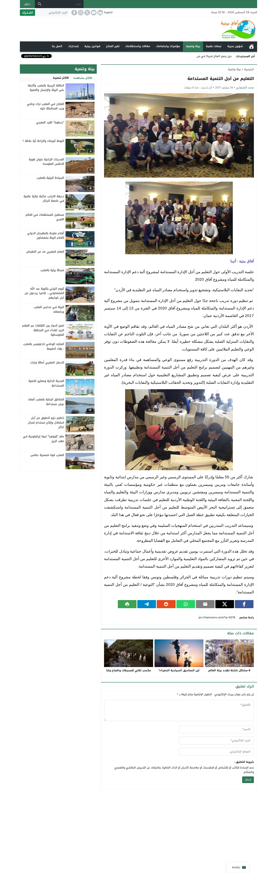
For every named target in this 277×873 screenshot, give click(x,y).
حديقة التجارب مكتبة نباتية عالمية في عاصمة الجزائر (44, 199)
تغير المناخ (112, 46)
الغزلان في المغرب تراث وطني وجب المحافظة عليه (45, 106)
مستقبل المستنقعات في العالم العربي (45, 217)
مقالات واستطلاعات (137, 46)
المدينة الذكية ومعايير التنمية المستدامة (46, 383)
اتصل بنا (57, 46)
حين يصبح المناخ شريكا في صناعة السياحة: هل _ (204, 56)
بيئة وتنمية (193, 46)
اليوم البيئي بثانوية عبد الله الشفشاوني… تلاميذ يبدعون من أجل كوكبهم (44, 293)
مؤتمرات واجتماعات (168, 46)
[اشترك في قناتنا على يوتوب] (93, 12)
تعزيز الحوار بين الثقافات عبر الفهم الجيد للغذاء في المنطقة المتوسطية (43, 330)
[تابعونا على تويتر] (87, 12)
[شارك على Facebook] (244, 604)
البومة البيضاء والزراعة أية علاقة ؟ (43, 141)
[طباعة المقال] (127, 604)
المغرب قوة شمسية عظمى (47, 455)
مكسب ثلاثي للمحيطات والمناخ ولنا (128, 670)
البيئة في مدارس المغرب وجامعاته (49, 309)
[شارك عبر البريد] (205, 604)
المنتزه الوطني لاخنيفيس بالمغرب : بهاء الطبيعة (43, 346)
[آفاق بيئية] (138, 29)
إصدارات (73, 46)
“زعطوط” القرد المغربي (50, 122)
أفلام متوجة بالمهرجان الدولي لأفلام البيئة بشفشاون (45, 235)
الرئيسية (251, 46)
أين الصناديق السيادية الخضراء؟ (179, 670)
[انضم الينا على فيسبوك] (74, 12)
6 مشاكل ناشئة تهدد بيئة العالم (229, 670)
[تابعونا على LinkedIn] (100, 12)
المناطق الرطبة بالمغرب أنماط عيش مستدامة (46, 402)
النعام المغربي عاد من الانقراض (45, 251)
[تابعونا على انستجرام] (80, 12)
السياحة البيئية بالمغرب (50, 178)
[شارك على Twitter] (224, 604)
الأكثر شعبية (61, 77)
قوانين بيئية (92, 46)
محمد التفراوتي (245, 87)
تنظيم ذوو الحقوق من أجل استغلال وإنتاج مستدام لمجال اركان (46, 422)
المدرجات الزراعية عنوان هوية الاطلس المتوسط (46, 162)
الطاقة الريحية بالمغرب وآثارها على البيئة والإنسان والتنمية (46, 88)
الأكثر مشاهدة (82, 78)
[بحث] (40, 4)
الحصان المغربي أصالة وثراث (47, 362)
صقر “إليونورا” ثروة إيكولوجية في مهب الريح (43, 439)
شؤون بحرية (235, 46)
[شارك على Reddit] (166, 604)
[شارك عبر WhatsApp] (185, 604)
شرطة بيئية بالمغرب (52, 270)
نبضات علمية (213, 46)
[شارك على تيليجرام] (146, 604)
